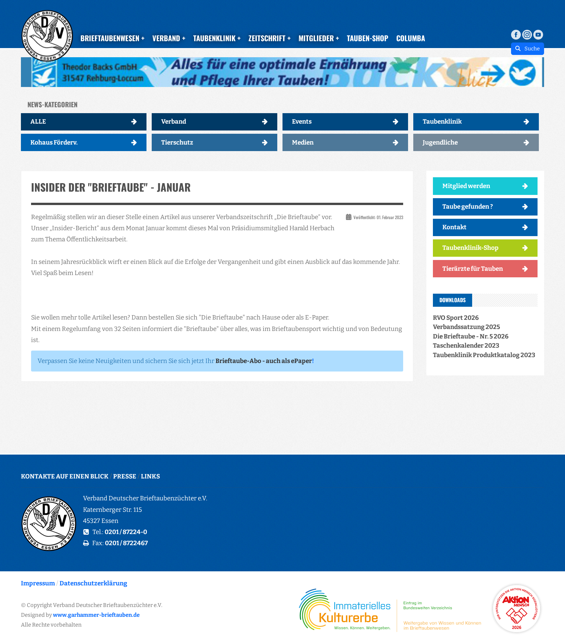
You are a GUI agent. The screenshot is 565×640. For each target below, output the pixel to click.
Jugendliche (440, 142)
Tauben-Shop (367, 38)
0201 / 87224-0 (126, 532)
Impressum (38, 583)
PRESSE (124, 476)
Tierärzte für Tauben (472, 268)
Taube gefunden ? (467, 206)
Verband (173, 121)
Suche (530, 48)
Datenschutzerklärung (93, 583)
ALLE (38, 121)
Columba (410, 38)
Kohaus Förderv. (53, 142)
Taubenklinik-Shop (470, 247)
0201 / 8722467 (126, 543)
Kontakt (454, 227)
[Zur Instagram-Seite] (527, 34)
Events (302, 121)
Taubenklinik (442, 121)
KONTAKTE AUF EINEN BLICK (65, 476)
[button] (282, 72)
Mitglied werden (466, 186)
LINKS (150, 476)
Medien (303, 142)
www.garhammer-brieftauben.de (96, 615)
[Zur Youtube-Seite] (538, 34)
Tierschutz (177, 142)
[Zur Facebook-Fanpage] (516, 34)
